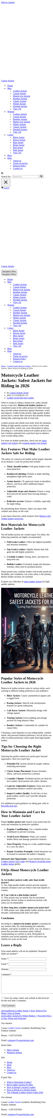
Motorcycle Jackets (21, 96)
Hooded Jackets (20, 106)
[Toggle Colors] (50, 328)
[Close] (5, 182)
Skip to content (8, 2)
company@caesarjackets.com (20, 1040)
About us (17, 161)
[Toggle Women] (50, 305)
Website (4, 969)
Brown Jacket (19, 140)
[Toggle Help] (50, 351)
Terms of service (20, 163)
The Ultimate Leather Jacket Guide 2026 (25, 1092)
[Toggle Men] (50, 282)
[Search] (2, 173)
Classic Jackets (19, 101)
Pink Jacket (18, 150)
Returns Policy (19, 166)
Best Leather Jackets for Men (20, 1085)
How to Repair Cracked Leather (21, 1087)
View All (17, 109)
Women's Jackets (14, 1052)
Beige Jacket (18, 145)
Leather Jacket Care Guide (13, 861)
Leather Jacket (14, 1028)
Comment (6, 974)
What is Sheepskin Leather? (19, 1082)
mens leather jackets (33, 581)
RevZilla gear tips (9, 806)
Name (4, 958)
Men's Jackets (13, 1050)
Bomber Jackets (20, 98)
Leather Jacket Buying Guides (19, 366)
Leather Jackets (20, 91)
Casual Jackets (19, 93)
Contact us (17, 168)
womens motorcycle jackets (34, 443)
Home (10, 85)
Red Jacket (18, 147)
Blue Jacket (18, 142)
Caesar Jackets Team (19, 393)
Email (4, 964)
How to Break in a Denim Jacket (21, 1090)
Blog (9, 155)
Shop (9, 1065)
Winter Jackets (19, 104)
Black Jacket (18, 137)
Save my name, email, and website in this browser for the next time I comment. (25, 999)
